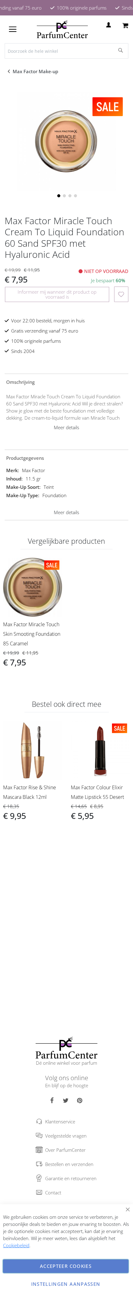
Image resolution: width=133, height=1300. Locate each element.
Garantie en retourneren (71, 1178)
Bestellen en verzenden (69, 1164)
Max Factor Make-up (36, 71)
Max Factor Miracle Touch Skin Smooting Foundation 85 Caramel (31, 634)
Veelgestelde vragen (66, 1136)
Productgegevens (25, 458)
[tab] (66, 382)
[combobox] (66, 51)
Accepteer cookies (66, 1266)
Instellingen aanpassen (66, 1284)
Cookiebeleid (16, 1245)
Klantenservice (60, 1121)
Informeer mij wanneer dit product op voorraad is (57, 294)
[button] (58, 195)
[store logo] (62, 29)
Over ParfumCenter (65, 1150)
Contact (53, 1192)
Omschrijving (20, 382)
